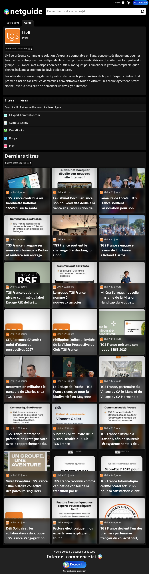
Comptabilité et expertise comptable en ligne (33, 107)
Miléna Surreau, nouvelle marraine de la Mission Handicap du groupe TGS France (119, 298)
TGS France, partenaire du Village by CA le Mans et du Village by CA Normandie (121, 392)
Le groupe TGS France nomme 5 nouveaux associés (69, 297)
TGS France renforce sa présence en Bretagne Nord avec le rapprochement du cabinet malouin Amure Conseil (26, 439)
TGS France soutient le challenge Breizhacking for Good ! (73, 250)
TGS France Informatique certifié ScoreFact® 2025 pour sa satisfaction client (120, 486)
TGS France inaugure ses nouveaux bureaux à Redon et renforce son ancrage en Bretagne (27, 251)
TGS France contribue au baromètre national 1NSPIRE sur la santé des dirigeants (24, 204)
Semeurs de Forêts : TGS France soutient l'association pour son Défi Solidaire (118, 204)
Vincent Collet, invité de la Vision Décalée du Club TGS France (73, 439)
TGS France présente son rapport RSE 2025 (119, 347)
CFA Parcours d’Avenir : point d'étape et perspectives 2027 (23, 345)
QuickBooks (16, 130)
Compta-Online (18, 122)
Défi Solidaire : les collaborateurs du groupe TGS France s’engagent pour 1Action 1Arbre (27, 534)
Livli (26, 33)
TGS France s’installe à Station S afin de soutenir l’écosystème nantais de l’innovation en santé (119, 439)
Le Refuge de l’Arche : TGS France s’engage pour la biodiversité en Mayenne (72, 392)
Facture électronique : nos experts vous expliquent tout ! (73, 533)
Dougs (12, 138)
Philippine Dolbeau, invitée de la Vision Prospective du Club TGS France (74, 345)
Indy (11, 145)
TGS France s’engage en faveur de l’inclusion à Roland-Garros (118, 250)
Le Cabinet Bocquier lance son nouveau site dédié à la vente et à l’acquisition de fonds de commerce (74, 204)
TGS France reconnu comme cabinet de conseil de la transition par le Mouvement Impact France (74, 487)
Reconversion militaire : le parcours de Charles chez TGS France (26, 392)
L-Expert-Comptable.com (24, 115)
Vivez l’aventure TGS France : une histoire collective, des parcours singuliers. (27, 486)
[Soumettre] (142, 11)
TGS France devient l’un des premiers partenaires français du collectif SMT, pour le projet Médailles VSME (121, 534)
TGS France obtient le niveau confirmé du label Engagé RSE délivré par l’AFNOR (25, 298)
